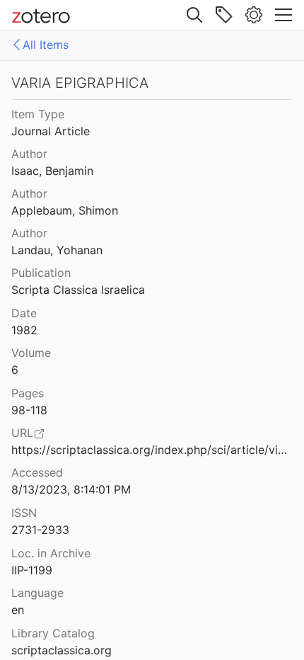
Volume (31, 353)
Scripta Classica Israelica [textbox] (78, 290)
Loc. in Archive (50, 553)
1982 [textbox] (24, 330)
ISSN (24, 513)
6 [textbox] (14, 370)
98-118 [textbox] (29, 410)
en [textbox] (17, 610)
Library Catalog (53, 633)
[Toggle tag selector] (224, 15)
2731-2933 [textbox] (40, 530)
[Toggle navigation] (283, 15)
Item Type (37, 114)
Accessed (37, 472)
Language (37, 593)
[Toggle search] (194, 15)
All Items (46, 45)
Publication (41, 273)
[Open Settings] (254, 15)
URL (22, 433)
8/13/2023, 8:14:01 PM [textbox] (71, 489)
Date (24, 313)
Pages (27, 393)
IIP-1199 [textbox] (31, 570)
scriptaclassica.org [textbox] (61, 650)
